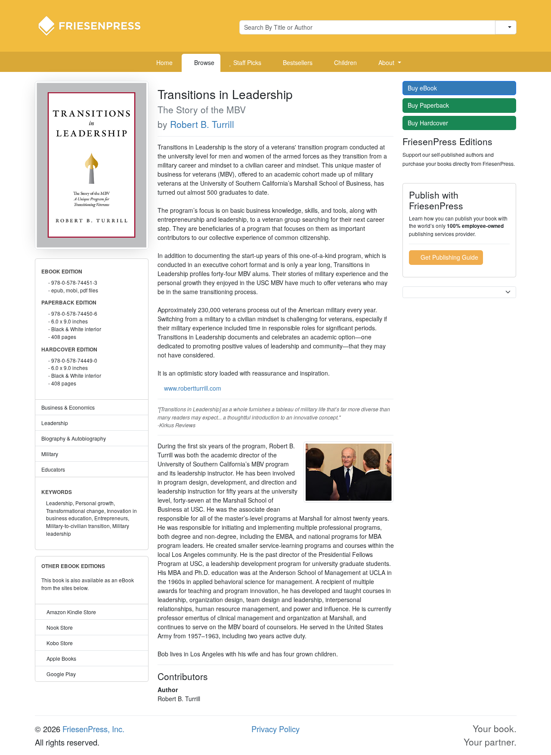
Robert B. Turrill (202, 124)
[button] (386, 63)
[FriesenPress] (95, 25)
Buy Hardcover (429, 122)
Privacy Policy (275, 728)
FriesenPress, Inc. (93, 728)
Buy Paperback (429, 105)
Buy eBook (423, 88)
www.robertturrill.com (192, 388)
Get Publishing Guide (448, 257)
